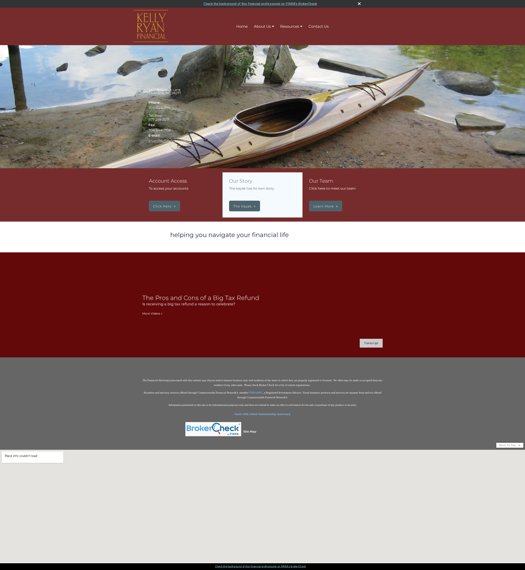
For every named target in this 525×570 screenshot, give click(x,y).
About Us (262, 26)
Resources (289, 26)
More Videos (152, 313)
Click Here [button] (162, 206)
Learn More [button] (323, 206)
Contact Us (318, 26)
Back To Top (508, 445)
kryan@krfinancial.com (167, 141)
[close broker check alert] (359, 3)
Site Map (249, 431)
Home (242, 26)
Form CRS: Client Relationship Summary (263, 414)
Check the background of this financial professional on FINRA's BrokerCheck (260, 4)
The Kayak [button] (242, 206)
